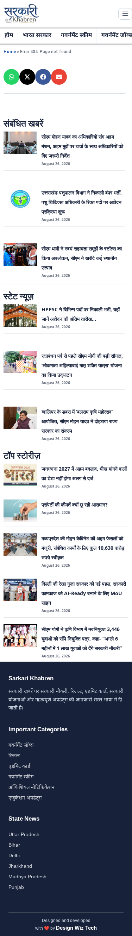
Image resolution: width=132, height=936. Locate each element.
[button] (11, 77)
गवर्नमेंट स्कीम (76, 35)
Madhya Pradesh (27, 877)
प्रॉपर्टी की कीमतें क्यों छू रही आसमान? (75, 504)
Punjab (16, 887)
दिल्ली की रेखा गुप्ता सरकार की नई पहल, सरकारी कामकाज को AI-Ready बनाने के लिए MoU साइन (84, 593)
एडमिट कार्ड (19, 766)
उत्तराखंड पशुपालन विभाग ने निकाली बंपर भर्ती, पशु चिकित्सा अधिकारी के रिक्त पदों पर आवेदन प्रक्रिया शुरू (82, 202)
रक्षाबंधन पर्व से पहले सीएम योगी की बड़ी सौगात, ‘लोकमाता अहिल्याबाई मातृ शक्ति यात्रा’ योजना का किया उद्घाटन (82, 365)
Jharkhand (20, 866)
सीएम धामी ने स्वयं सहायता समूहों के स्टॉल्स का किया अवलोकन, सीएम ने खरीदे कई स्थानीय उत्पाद (82, 258)
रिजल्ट (14, 756)
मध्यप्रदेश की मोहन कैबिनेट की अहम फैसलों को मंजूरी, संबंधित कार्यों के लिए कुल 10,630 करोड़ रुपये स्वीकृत (83, 548)
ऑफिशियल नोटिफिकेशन (31, 787)
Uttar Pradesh (23, 835)
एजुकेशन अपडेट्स (25, 798)
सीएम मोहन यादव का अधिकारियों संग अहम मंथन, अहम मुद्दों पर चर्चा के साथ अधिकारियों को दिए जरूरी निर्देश (82, 146)
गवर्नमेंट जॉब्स (20, 745)
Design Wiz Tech (76, 928)
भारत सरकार (37, 35)
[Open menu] (125, 14)
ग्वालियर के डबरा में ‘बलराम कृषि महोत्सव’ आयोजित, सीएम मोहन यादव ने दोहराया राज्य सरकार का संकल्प (80, 421)
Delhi (14, 856)
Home (10, 51)
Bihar (14, 845)
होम (9, 35)
